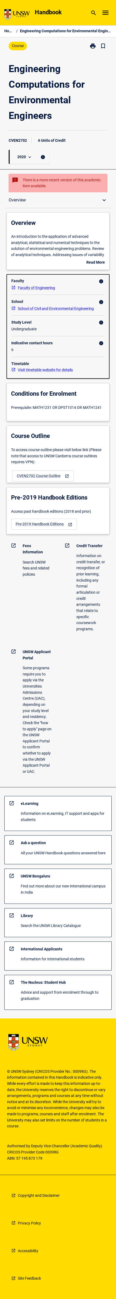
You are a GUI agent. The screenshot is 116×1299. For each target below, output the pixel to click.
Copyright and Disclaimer (39, 1195)
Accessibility (28, 1251)
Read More (95, 263)
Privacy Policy (29, 1223)
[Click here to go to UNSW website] (17, 15)
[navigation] (43, 476)
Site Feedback (29, 1278)
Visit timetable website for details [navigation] (45, 370)
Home (9, 31)
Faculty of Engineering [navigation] (36, 288)
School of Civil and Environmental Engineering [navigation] (56, 308)
